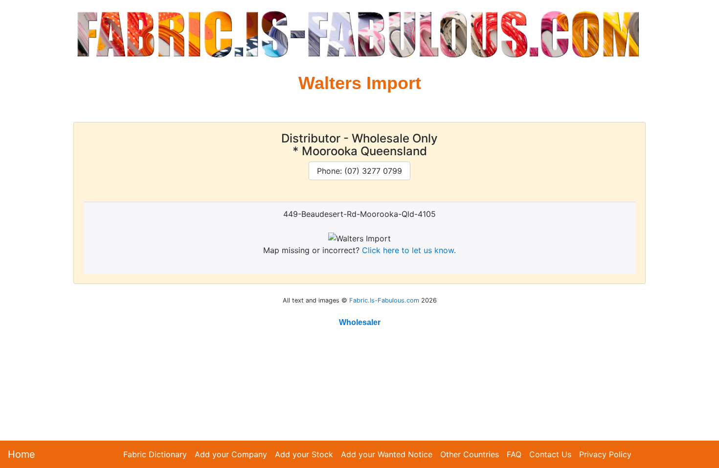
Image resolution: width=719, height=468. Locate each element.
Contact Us (550, 454)
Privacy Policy (605, 454)
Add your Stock (304, 454)
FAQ (514, 454)
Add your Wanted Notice (386, 454)
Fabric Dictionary (155, 454)
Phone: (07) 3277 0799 (359, 171)
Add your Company (231, 454)
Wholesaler (360, 322)
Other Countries (469, 454)
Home (21, 454)
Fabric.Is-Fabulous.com (384, 300)
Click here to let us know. (409, 250)
